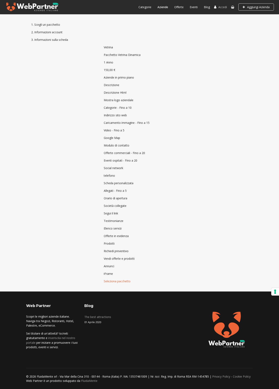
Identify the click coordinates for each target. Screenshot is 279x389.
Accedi (222, 7)
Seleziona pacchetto (117, 281)
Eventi (194, 7)
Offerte (179, 7)
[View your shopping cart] (232, 7)
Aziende (162, 7)
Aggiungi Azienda (258, 7)
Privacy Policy (221, 376)
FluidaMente (89, 381)
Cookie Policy (242, 376)
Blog (207, 7)
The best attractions (97, 319)
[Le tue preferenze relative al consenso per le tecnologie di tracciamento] (275, 292)
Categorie (144, 7)
